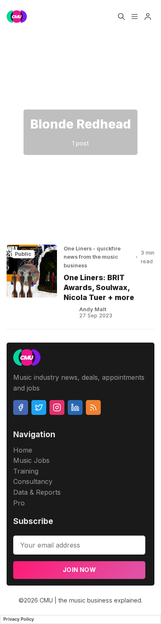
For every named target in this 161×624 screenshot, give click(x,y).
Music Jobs (31, 460)
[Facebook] (20, 407)
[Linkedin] (75, 407)
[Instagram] (57, 407)
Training (25, 471)
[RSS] (93, 407)
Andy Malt (92, 309)
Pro (19, 503)
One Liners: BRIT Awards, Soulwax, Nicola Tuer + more (99, 287)
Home (22, 450)
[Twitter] (38, 407)
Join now (79, 569)
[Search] (121, 16)
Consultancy (32, 481)
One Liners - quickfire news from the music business (92, 257)
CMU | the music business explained (90, 600)
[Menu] (134, 16)
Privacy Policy (18, 619)
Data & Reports (37, 492)
